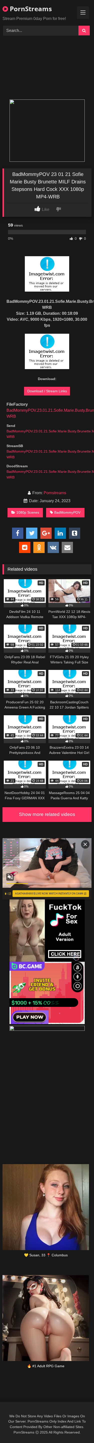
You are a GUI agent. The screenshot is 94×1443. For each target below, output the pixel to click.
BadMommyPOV (67, 512)
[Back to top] (78, 1428)
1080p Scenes (27, 512)
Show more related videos (47, 814)
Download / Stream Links (47, 391)
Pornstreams (55, 493)
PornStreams (30, 8)
